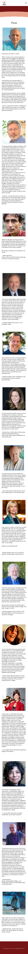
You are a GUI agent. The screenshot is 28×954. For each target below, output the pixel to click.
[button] (26, 3)
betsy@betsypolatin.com (20, 948)
